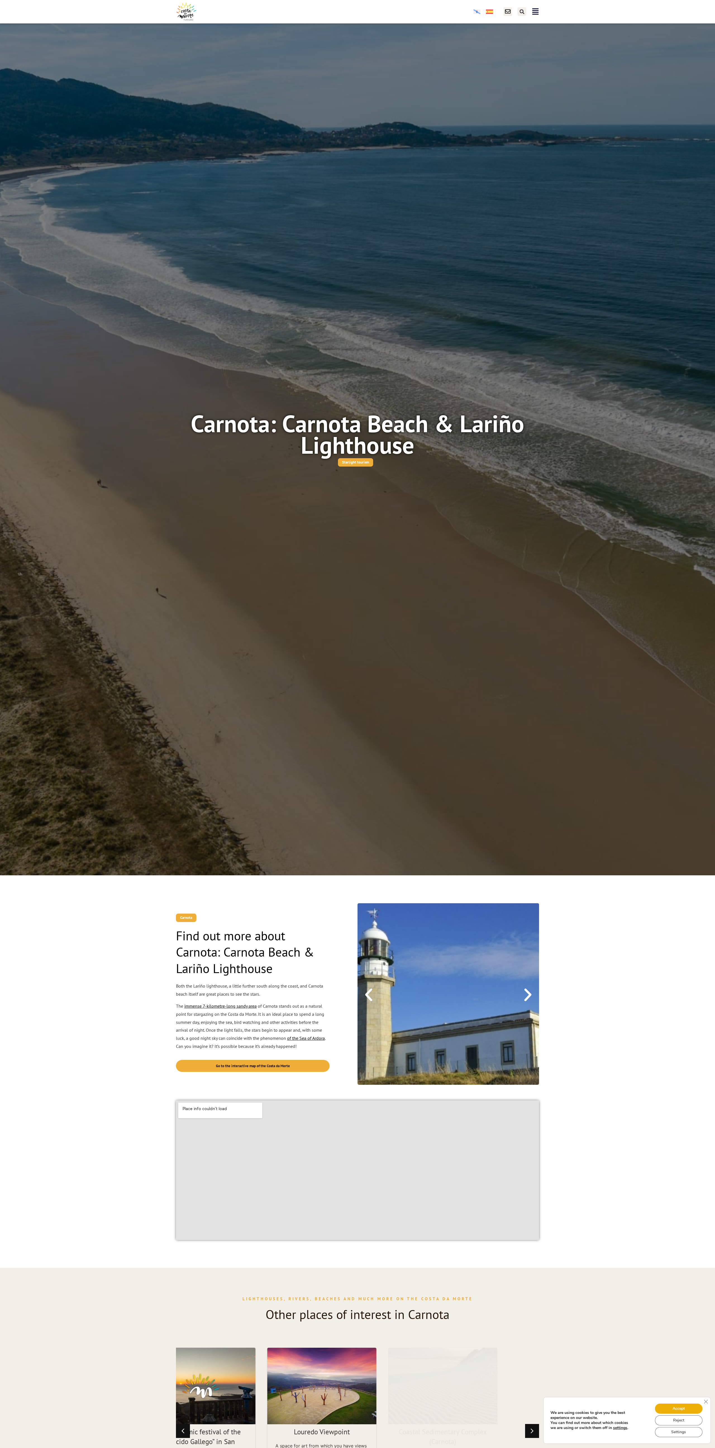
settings (620, 1427)
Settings (678, 1432)
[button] (522, 11)
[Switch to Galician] (477, 12)
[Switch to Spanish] (489, 12)
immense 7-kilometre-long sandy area (220, 1006)
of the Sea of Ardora (306, 1038)
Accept (679, 1408)
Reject (678, 1420)
